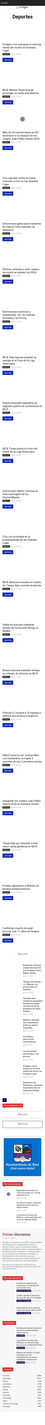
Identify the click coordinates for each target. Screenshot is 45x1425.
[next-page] (20, 1100)
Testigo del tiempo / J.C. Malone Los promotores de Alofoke (32, 985)
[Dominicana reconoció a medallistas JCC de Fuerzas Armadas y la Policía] (22, 298)
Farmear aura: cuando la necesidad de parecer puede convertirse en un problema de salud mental (32, 1004)
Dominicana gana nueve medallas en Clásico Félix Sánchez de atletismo (21, 227)
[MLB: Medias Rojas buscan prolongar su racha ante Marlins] (22, 77)
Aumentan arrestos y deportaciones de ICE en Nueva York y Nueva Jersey (32, 969)
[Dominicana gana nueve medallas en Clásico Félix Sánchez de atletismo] (22, 210)
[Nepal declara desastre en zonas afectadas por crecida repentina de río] (8, 1194)
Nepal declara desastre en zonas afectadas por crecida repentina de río (28, 1192)
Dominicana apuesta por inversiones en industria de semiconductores (27, 1285)
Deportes (6, 54)
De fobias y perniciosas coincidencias (29, 1039)
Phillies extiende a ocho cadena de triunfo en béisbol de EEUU (20, 271)
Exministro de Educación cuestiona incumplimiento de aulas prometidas (32, 1086)
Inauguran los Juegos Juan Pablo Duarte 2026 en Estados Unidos (21, 802)
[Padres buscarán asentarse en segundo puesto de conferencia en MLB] (22, 390)
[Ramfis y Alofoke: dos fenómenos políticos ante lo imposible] (11, 1024)
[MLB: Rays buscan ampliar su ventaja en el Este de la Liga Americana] (22, 344)
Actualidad (20, 1335)
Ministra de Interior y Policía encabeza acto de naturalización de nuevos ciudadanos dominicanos (28, 1356)
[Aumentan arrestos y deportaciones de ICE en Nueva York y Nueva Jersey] (11, 969)
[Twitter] (11, 1271)
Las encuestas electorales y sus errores (31, 1054)
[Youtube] (14, 1271)
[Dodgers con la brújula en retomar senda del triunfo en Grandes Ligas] (22, 31)
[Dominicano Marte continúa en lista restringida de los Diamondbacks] (22, 478)
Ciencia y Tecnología (23, 1291)
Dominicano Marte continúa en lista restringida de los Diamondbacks (20, 494)
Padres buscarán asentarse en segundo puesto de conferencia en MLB (22, 406)
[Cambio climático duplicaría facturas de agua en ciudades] (8, 1299)
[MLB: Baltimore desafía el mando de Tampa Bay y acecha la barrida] (22, 569)
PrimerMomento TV (13, 1105)
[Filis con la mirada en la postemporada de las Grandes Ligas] (22, 523)
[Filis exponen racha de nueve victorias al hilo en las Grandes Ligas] (22, 165)
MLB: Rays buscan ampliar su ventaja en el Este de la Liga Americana (19, 360)
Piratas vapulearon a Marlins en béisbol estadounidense (20, 887)
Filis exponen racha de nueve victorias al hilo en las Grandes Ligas (20, 181)
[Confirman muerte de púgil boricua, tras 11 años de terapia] (22, 915)
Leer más (7, 60)
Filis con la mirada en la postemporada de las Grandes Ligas (19, 539)
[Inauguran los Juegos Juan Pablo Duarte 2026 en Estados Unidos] (22, 787)
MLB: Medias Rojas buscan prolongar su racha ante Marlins (20, 91)
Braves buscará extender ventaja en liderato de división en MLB (21, 672)
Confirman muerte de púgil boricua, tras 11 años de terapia (20, 930)
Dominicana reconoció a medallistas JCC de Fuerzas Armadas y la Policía (18, 315)
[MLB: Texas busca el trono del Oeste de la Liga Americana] (22, 435)
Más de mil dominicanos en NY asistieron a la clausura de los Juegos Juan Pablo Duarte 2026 (21, 135)
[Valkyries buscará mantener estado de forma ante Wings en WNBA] (22, 611)
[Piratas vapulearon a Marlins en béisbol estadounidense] (22, 872)
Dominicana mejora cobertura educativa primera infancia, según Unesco (28, 1205)
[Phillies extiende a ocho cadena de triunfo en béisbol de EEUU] (22, 256)
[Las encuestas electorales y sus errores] (11, 1055)
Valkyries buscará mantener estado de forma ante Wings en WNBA (20, 628)
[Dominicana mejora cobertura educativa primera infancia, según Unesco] (8, 1206)
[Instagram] (8, 1271)
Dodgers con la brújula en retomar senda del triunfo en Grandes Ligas (21, 47)
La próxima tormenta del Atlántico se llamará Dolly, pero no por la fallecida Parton (29, 1217)
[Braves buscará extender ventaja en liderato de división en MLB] (22, 657)
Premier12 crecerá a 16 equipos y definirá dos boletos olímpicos (21, 714)
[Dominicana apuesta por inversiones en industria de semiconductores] (8, 1287)
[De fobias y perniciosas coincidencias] (11, 1040)
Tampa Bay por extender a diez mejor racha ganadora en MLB (20, 845)
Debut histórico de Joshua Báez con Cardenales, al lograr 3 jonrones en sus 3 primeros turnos (22, 758)
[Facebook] (4, 1271)
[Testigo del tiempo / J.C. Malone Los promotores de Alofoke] (11, 985)
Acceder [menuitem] (4, 3)
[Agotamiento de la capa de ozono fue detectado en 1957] (8, 1311)
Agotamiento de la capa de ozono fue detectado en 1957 (28, 1309)
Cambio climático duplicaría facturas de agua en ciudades (28, 1296)
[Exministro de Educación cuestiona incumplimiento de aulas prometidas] (11, 1086)
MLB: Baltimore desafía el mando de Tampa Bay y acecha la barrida (21, 584)
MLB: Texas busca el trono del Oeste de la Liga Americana (19, 450)
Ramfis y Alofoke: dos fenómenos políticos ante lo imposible (31, 1024)
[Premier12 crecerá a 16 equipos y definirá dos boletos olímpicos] (22, 699)
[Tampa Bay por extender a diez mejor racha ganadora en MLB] (22, 830)
